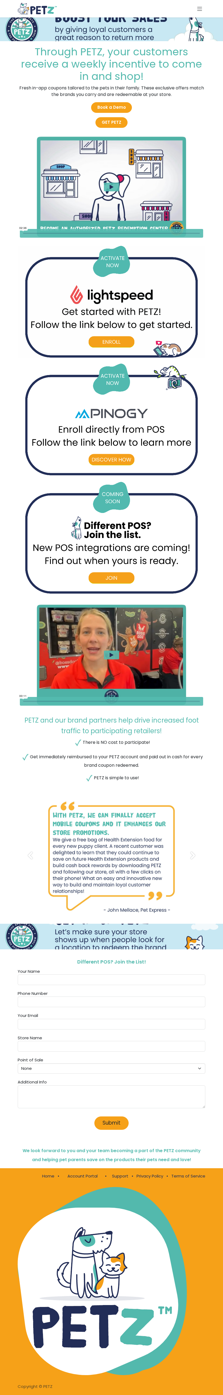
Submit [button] (111, 1123)
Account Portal (82, 1176)
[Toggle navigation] (200, 8)
